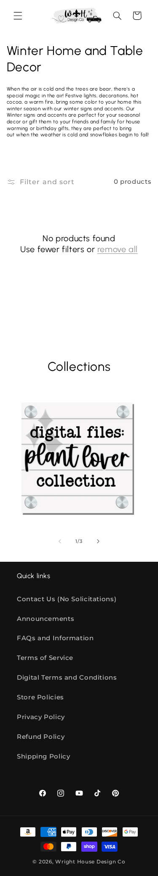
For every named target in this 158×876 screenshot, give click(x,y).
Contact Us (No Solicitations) (66, 599)
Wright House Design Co (90, 862)
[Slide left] (60, 541)
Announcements (45, 619)
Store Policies (40, 697)
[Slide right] (98, 541)
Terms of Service (45, 658)
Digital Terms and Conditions (67, 677)
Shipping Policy (43, 756)
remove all (117, 249)
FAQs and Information (55, 638)
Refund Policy (40, 736)
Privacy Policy (41, 717)
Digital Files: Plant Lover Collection (68, 515)
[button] (17, 15)
